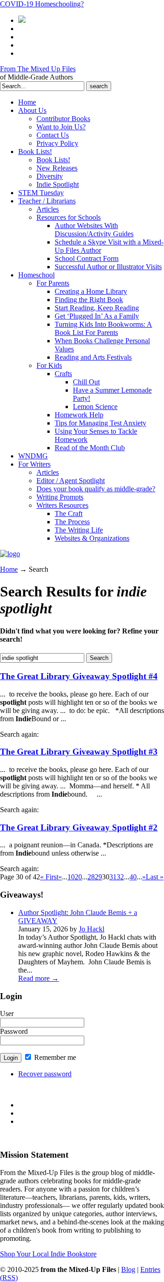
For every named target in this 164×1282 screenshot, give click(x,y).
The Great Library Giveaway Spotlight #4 (79, 676)
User (7, 1013)
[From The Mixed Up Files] (10, 554)
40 (133, 877)
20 (78, 877)
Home (9, 569)
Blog (128, 1269)
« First (49, 877)
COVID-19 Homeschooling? (42, 4)
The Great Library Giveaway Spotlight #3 (79, 751)
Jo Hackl (91, 929)
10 (71, 877)
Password (14, 1031)
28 (91, 877)
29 (98, 877)
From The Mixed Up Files (38, 69)
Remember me (54, 1057)
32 (120, 877)
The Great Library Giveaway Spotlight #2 (79, 827)
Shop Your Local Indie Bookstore (48, 1254)
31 (113, 877)
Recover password (45, 1074)
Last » (155, 877)
